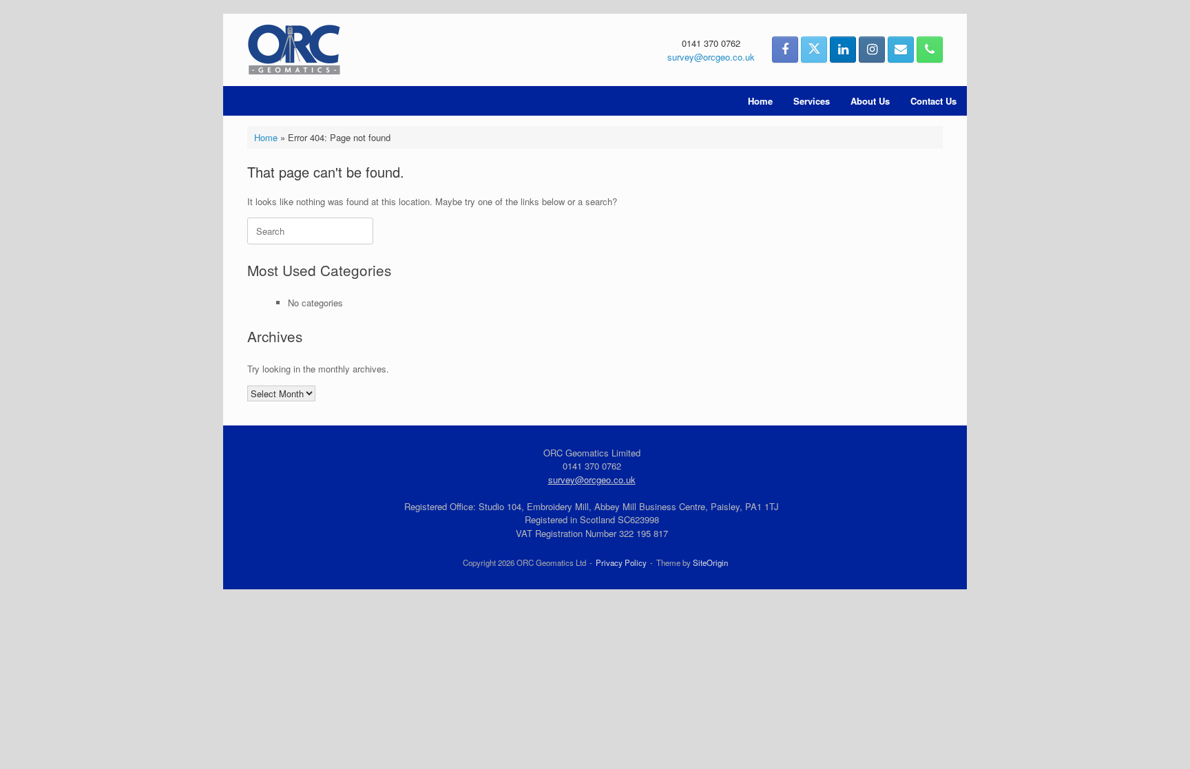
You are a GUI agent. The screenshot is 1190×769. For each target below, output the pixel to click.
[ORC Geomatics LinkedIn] (843, 49)
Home (760, 100)
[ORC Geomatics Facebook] (785, 49)
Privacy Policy (621, 562)
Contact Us (933, 100)
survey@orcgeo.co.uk (711, 56)
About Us (870, 100)
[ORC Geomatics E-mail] (901, 49)
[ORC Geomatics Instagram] (872, 49)
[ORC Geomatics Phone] (930, 49)
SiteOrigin (710, 562)
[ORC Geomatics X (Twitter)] (814, 49)
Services (811, 100)
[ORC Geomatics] (294, 50)
